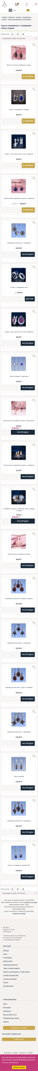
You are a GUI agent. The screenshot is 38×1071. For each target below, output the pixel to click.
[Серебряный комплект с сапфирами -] (19, 230)
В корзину (28, 76)
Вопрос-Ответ (7, 961)
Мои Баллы (7, 1011)
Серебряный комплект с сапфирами (19, 243)
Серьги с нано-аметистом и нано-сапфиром (19, 154)
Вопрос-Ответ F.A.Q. (10, 1014)
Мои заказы (7, 1007)
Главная (4, 17)
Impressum (11, 940)
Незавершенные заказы (11, 1018)
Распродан (27, 254)
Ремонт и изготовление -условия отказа (16, 972)
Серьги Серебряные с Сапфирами (19, 19)
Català (15, 1053)
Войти (5, 1004)
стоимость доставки (30, 902)
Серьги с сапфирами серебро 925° (19, 865)
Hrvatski (29, 1053)
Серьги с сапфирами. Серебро (19, 109)
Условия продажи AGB (10, 975)
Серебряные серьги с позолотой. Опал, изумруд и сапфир (19, 509)
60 (23, 34)
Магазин (11, 17)
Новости (6, 1021)
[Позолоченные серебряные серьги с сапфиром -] (19, 186)
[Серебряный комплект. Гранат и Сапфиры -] (19, 675)
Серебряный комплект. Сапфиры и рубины (19, 598)
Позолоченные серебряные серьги (19, 554)
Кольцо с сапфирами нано (19, 287)
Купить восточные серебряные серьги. (19, 65)
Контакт (17, 940)
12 (12, 34)
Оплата (5, 982)
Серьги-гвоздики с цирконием (19, 376)
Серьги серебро (19, 776)
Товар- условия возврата (11, 968)
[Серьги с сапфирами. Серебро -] (19, 97)
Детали (29, 299)
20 (18, 34)
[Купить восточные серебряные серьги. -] (19, 53)
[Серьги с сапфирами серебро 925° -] (19, 853)
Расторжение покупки (19, 1028)
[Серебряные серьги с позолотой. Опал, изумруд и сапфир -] (19, 497)
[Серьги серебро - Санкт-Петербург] (19, 764)
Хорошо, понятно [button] (19, 1067)
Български (7, 1053)
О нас (5, 954)
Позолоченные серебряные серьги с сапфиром (19, 198)
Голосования (7, 957)
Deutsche (22, 1053)
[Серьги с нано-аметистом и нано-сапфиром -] (19, 142)
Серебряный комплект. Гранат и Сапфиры (19, 687)
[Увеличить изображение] (34, 44)
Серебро (18, 17)
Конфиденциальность (10, 964)
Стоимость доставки (10, 979)
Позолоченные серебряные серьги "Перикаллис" (19, 420)
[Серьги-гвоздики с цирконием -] (19, 364)
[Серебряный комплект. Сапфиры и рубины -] (19, 586)
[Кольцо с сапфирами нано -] (19, 275)
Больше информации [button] (10, 1062)
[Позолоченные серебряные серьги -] (19, 542)
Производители (8, 986)
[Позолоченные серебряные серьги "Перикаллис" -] (19, 408)
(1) (19, 428)
